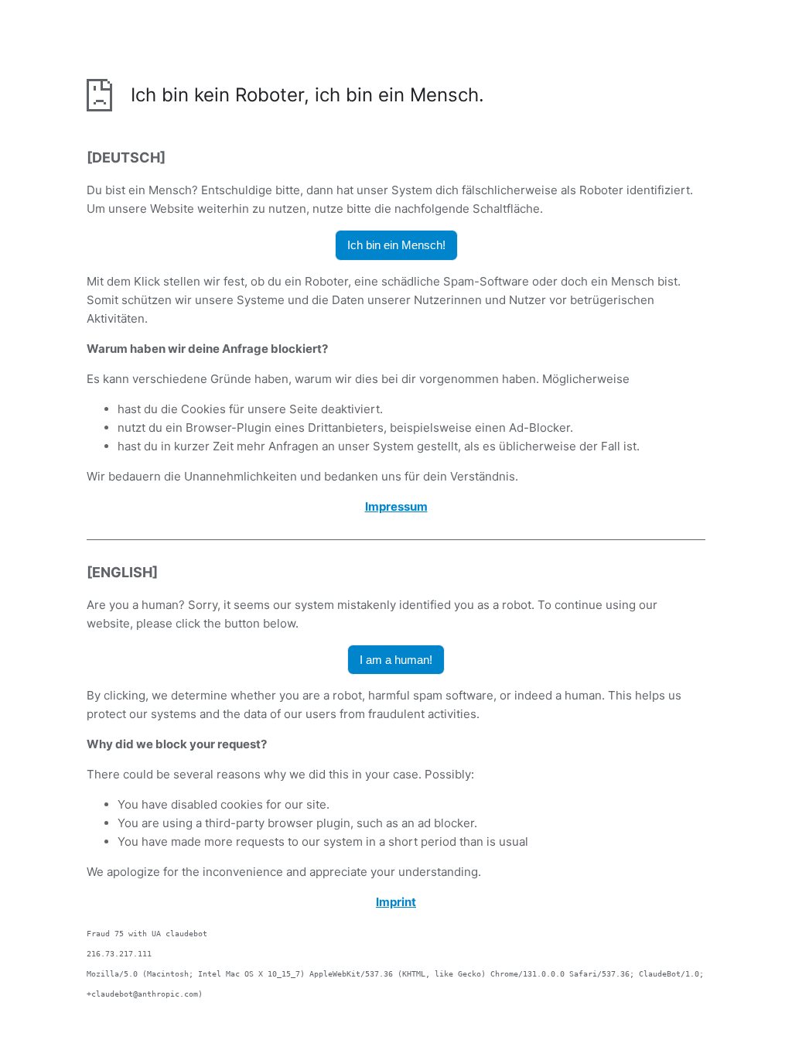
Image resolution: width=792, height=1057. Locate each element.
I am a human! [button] (396, 659)
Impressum (396, 506)
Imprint (396, 902)
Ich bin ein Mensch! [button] (396, 244)
